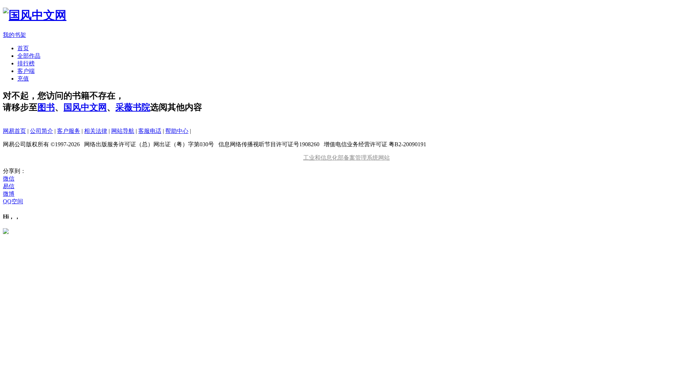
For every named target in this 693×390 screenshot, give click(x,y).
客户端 (26, 71)
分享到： (14, 171)
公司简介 (41, 131)
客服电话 (149, 131)
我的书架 (14, 35)
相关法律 (95, 131)
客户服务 (68, 131)
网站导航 (122, 131)
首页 (23, 48)
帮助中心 (176, 131)
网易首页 (14, 131)
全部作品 (28, 56)
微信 (8, 179)
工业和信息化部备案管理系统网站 (346, 158)
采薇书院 (133, 107)
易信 (8, 186)
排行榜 (26, 63)
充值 (23, 78)
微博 (8, 194)
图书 (46, 107)
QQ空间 (13, 201)
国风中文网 (85, 107)
